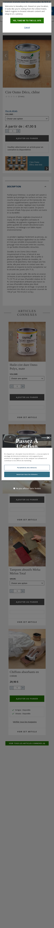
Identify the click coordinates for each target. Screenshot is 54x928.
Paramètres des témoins (27, 468)
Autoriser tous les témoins (27, 474)
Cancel (27, 27)
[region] (27, 464)
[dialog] (27, 18)
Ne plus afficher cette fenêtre (28, 488)
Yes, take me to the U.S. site (27, 20)
